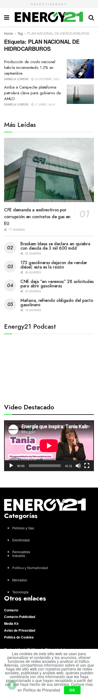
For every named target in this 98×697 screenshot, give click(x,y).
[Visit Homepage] (49, 17)
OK (72, 690)
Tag (20, 33)
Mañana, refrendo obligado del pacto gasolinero (56, 302)
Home (8, 33)
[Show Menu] (6, 17)
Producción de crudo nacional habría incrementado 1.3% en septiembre (29, 67)
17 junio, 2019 (44, 104)
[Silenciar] (78, 465)
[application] (49, 445)
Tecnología (20, 592)
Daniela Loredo (16, 79)
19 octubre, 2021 (47, 79)
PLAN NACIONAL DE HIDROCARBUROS (58, 33)
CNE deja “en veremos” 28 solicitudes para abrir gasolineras (56, 283)
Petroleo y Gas (23, 528)
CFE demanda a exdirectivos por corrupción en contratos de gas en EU (37, 217)
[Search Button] (91, 17)
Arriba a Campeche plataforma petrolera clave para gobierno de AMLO (32, 93)
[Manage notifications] (12, 685)
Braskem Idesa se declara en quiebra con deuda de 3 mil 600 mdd (55, 246)
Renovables (21, 551)
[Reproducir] (11, 465)
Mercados (19, 580)
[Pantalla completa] (87, 465)
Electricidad (21, 540)
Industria (18, 555)
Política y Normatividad (30, 568)
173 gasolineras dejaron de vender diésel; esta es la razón (53, 264)
